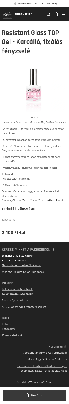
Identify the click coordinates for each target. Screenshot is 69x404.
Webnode (34, 382)
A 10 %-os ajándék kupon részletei (24, 306)
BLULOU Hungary (14, 260)
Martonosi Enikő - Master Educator (44, 370)
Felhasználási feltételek (17, 289)
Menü (63, 14)
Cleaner (6, 200)
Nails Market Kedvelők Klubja (21, 265)
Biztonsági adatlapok (15, 300)
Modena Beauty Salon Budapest (23, 271)
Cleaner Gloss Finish (51, 200)
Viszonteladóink (12, 335)
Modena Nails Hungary (17, 255)
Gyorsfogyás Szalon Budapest (47, 359)
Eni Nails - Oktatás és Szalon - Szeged (42, 366)
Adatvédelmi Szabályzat (17, 293)
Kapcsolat (8, 328)
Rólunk (6, 324)
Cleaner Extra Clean (24, 200)
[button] (49, 14)
